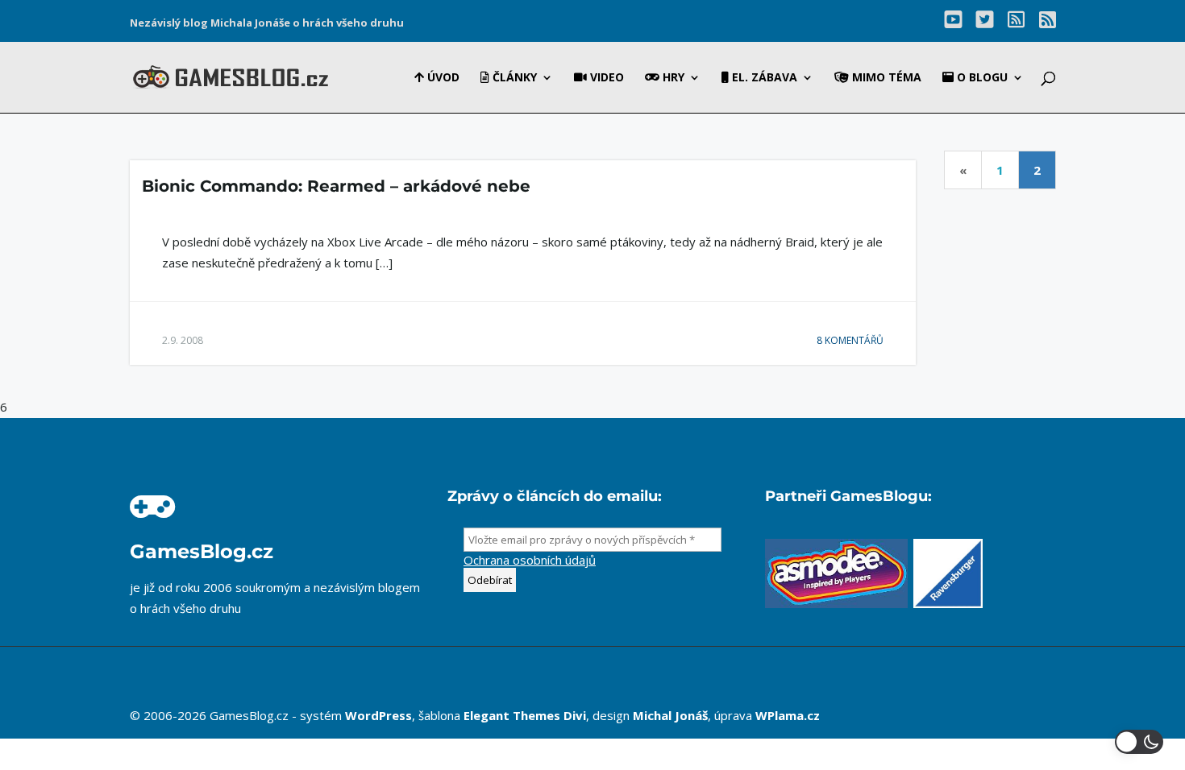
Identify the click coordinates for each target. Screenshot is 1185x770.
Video (605, 78)
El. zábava (763, 78)
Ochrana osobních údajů (530, 560)
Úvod (441, 78)
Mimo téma (885, 78)
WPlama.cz (787, 715)
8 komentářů (850, 340)
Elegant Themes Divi (525, 715)
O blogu (981, 78)
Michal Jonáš (670, 715)
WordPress (378, 715)
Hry (671, 78)
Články (513, 78)
